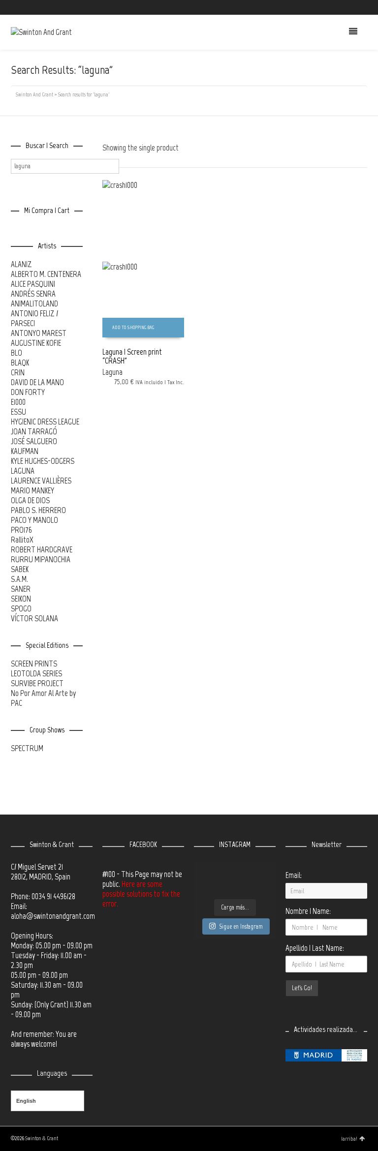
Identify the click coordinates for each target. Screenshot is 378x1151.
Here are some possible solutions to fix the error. (141, 894)
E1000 (18, 402)
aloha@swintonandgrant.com (53, 916)
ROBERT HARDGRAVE (41, 549)
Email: (293, 875)
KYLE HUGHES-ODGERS (42, 461)
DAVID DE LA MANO (37, 382)
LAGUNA (22, 471)
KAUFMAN (24, 451)
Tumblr (366, 7)
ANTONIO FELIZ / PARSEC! (34, 318)
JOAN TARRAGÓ (34, 431)
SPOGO (21, 608)
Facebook (338, 7)
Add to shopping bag (133, 327)
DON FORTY (28, 392)
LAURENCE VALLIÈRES (41, 480)
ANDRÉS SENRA (33, 294)
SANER (21, 589)
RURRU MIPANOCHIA (40, 559)
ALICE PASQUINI (33, 284)
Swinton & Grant (41, 1138)
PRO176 (21, 530)
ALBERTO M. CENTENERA (46, 274)
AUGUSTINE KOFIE (36, 343)
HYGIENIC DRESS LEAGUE (45, 421)
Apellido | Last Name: (314, 948)
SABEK (20, 569)
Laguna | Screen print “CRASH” (132, 356)
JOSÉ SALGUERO (34, 441)
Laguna (112, 372)
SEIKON (21, 599)
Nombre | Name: (308, 911)
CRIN (18, 372)
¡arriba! (349, 1138)
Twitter (323, 7)
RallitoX (22, 540)
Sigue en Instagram (241, 926)
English (26, 1101)
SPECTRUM (27, 748)
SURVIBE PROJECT (37, 683)
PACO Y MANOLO (34, 520)
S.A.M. (19, 579)
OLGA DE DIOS (30, 500)
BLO (16, 353)
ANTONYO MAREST (38, 333)
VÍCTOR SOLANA (34, 618)
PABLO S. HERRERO (38, 510)
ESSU (18, 412)
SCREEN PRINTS (34, 663)
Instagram (352, 7)
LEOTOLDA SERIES (36, 673)
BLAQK (20, 362)
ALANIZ (21, 264)
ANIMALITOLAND (34, 303)
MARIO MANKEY (32, 490)
